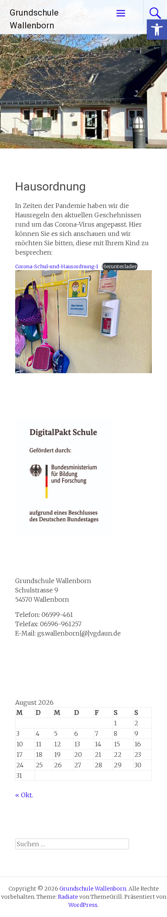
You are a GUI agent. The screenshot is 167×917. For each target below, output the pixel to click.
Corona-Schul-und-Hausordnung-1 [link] (56, 266)
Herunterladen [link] (120, 266)
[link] (157, 29)
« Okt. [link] (24, 795)
